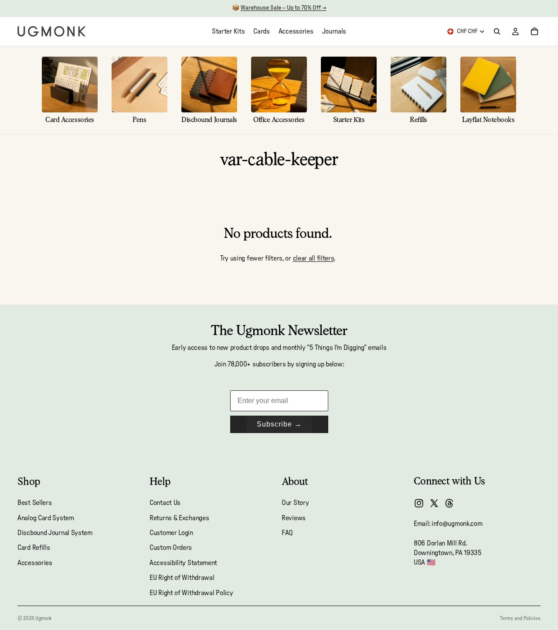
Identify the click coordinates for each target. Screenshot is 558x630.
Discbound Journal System (54, 532)
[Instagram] (419, 503)
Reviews (294, 518)
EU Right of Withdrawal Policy (191, 592)
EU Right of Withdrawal (182, 577)
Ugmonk (43, 618)
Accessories (34, 562)
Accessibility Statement (183, 562)
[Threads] (449, 503)
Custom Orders (171, 548)
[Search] (497, 31)
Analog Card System (45, 518)
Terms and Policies (520, 618)
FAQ (287, 532)
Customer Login (171, 532)
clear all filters (313, 258)
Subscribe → (279, 424)
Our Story (295, 502)
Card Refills (33, 548)
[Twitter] (434, 503)
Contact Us (165, 502)
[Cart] (534, 31)
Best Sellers (34, 502)
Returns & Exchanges (179, 518)
